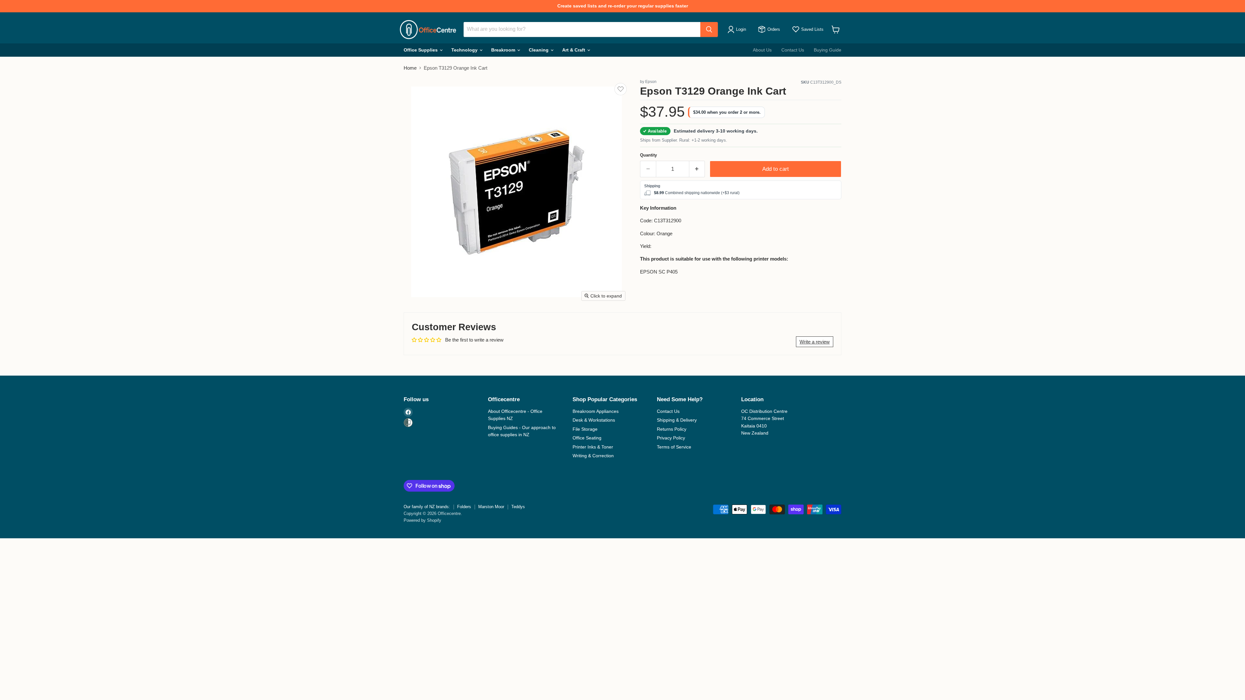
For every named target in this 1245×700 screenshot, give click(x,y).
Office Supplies (421, 49)
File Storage (585, 429)
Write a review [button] (815, 341)
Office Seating (587, 437)
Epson (651, 81)
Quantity (648, 155)
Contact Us (792, 49)
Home (410, 68)
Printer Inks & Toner (593, 446)
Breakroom (503, 49)
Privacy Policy (671, 437)
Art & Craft (574, 49)
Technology (465, 49)
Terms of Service (674, 446)
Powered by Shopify (422, 520)
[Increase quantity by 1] (697, 169)
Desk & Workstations (594, 420)
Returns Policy (671, 429)
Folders (464, 506)
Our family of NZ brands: (427, 506)
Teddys (518, 506)
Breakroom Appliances (596, 411)
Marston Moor (491, 506)
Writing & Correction (593, 455)
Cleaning (539, 49)
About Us (762, 49)
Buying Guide (827, 49)
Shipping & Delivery (677, 420)
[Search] (709, 29)
